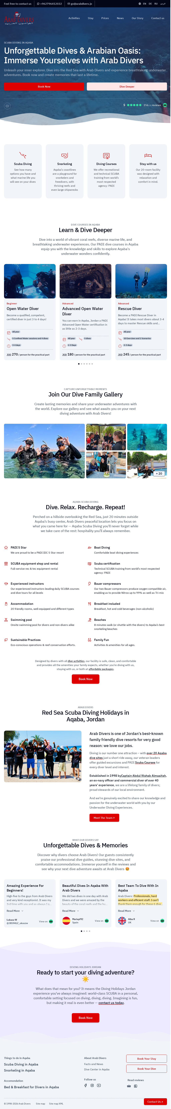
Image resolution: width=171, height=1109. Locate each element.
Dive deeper (127, 86)
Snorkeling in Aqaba (19, 1070)
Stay (90, 18)
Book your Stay (146, 1058)
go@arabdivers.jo (81, 3)
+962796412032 (51, 3)
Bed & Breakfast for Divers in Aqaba (31, 1087)
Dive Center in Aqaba (97, 1069)
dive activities (76, 661)
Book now (44, 86)
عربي (163, 3)
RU (156, 3)
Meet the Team (103, 817)
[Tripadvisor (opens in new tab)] (129, 1086)
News (120, 18)
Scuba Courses (145, 762)
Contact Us (154, 1101)
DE (150, 3)
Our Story (137, 18)
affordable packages (101, 669)
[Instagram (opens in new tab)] (92, 1085)
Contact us (157, 18)
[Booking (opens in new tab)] (135, 1086)
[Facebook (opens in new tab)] (85, 1085)
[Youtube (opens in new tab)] (99, 1085)
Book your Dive (146, 1068)
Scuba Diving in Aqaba (21, 1064)
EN (144, 3)
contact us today (111, 1002)
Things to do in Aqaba (17, 1058)
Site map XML (56, 1103)
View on (44, 921)
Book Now (86, 679)
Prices (105, 18)
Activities (74, 18)
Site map (40, 1103)
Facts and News (93, 1064)
